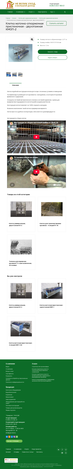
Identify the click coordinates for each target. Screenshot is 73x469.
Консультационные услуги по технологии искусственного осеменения (40, 370)
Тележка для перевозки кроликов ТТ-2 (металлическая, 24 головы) (20, 263)
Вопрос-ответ (10, 371)
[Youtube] (62, 452)
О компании (10, 364)
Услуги (34, 364)
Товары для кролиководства (14, 408)
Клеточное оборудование (13, 390)
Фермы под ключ (10, 410)
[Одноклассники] (9, 437)
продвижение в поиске (37, 466)
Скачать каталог (56, 23)
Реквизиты (9, 376)
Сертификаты (10, 373)
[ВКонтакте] (7, 437)
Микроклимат (10, 397)
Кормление (9, 394)
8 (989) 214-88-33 (11, 420)
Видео (7, 366)
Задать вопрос (52, 57)
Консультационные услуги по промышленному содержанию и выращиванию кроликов (41, 375)
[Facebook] (62, 449)
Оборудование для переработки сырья (15, 402)
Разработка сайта (24, 466)
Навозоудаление (11, 399)
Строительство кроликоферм (40, 366)
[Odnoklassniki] (65, 452)
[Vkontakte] (58, 449)
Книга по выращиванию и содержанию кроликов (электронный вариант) (43, 380)
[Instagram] (65, 449)
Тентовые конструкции (12, 405)
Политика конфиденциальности (15, 382)
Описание (15, 85)
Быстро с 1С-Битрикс (13, 441)
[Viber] (14, 437)
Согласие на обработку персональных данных (17, 379)
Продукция (10, 387)
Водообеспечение (11, 392)
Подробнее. (58, 465)
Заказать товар (53, 52)
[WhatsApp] (17, 437)
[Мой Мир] (12, 437)
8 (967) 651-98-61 (57, 5)
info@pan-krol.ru (11, 433)
